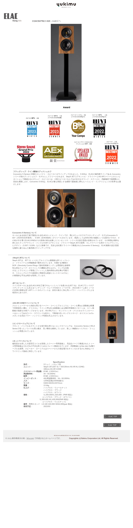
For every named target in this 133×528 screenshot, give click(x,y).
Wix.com (30, 438)
